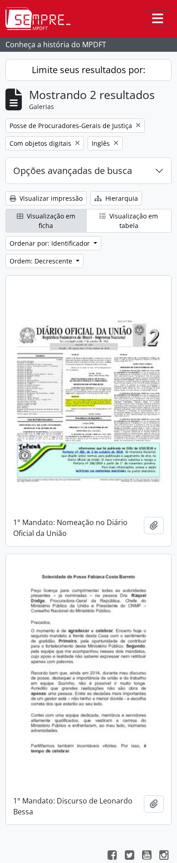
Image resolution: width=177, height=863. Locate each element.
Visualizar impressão (50, 198)
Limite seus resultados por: (88, 70)
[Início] (41, 19)
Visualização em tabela (133, 221)
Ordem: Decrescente (42, 261)
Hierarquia (120, 198)
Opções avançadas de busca (72, 170)
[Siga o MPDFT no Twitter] (129, 856)
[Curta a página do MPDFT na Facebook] (112, 856)
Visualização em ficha (50, 221)
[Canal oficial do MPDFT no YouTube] (146, 856)
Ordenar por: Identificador (51, 243)
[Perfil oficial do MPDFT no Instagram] (164, 856)
